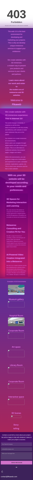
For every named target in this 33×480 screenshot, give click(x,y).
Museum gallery (16, 299)
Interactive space (16, 396)
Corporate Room (16, 330)
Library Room (16, 365)
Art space (16, 346)
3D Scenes (16, 413)
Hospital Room (16, 315)
